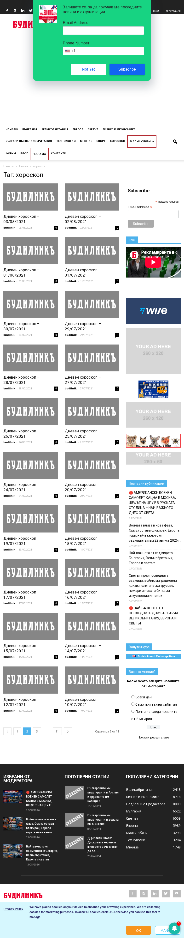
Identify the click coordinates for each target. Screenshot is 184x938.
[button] (175, 142)
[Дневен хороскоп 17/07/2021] (30, 572)
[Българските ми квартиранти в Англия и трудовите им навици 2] (74, 792)
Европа (78, 129)
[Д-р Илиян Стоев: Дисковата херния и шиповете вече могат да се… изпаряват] (74, 842)
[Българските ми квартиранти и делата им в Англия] (74, 820)
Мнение (86, 141)
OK (138, 930)
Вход (156, 10)
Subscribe (127, 69)
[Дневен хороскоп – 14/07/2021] (92, 626)
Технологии (66, 141)
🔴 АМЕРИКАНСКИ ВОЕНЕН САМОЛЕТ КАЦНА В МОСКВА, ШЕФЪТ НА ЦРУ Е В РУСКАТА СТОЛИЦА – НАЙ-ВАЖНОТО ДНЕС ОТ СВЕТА (152, 503)
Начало (12, 129)
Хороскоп (117, 141)
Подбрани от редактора (146, 804)
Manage (168, 930)
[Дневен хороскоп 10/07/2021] (92, 680)
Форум (11, 153)
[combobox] (71, 51)
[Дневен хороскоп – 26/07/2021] (30, 411)
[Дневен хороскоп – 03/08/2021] (30, 197)
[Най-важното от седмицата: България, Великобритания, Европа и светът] (13, 851)
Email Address (140, 207)
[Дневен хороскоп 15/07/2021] (30, 626)
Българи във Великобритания (29, 141)
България (29, 129)
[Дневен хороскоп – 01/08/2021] (30, 250)
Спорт (101, 141)
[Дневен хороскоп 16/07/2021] (92, 572)
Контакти (58, 153)
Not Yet (88, 69)
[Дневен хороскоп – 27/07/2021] (92, 358)
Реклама (39, 154)
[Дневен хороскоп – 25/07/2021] (92, 411)
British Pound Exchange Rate (155, 656)
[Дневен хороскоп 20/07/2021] (92, 465)
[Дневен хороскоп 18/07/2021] (92, 519)
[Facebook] (7, 10)
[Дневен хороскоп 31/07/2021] (92, 250)
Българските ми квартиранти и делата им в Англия (103, 820)
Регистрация (172, 10)
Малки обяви (140, 141)
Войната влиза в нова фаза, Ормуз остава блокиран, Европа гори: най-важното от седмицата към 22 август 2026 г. (155, 532)
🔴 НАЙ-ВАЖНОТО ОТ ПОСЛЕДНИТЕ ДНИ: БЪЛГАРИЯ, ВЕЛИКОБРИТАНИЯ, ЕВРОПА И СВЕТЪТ (153, 615)
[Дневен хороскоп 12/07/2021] (30, 680)
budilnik (9, 227)
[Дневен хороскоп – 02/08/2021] (92, 197)
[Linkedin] (22, 10)
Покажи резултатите (153, 737)
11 (57, 731)
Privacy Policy (13, 909)
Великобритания (54, 129)
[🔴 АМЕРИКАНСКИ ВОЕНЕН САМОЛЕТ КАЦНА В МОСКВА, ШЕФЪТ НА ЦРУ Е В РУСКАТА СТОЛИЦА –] (13, 796)
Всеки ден (143, 697)
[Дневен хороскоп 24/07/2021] (30, 465)
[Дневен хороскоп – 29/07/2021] (92, 304)
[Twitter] (30, 10)
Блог (24, 153)
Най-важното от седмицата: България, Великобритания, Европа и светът (151, 558)
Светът (93, 129)
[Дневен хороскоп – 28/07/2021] (30, 358)
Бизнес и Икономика (119, 129)
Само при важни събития (156, 704)
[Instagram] (14, 10)
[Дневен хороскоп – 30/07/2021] (30, 304)
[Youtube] (177, 893)
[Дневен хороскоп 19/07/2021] (30, 519)
